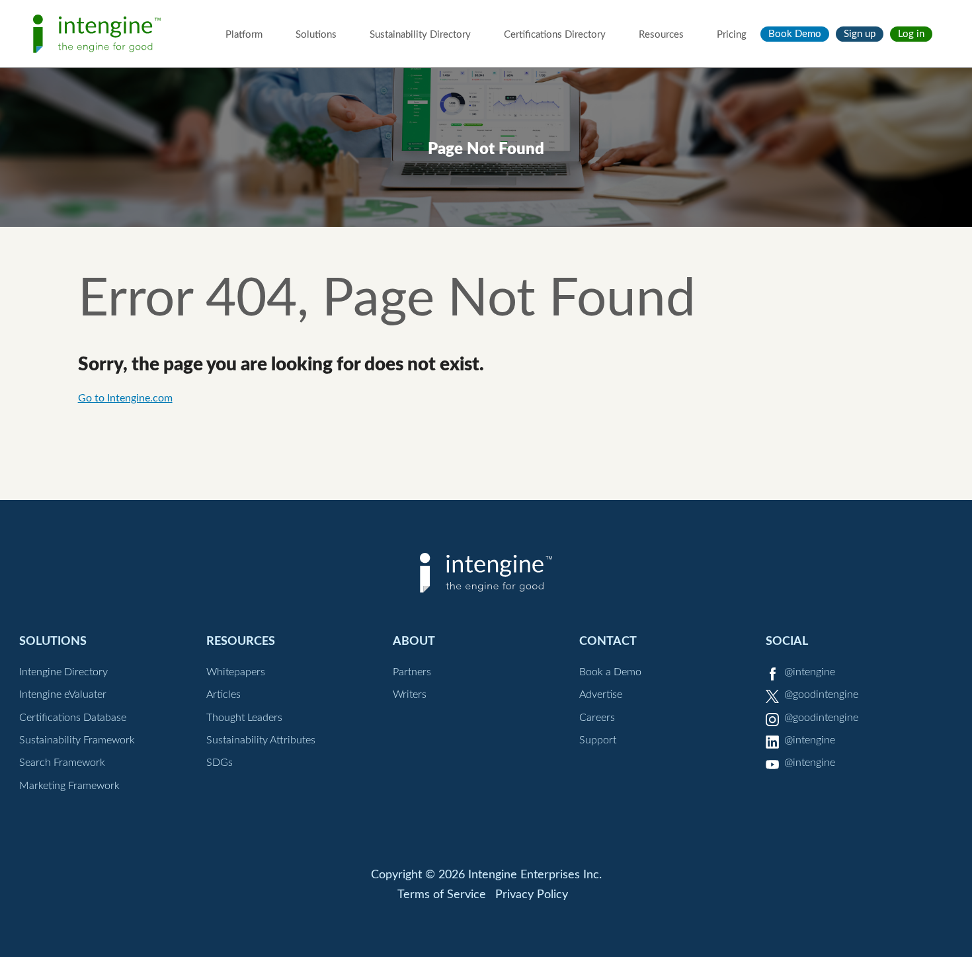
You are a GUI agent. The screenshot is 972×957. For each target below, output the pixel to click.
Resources (661, 35)
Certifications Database (72, 717)
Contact (608, 641)
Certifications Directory (555, 35)
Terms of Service (441, 895)
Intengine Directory (63, 672)
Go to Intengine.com (125, 398)
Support (597, 740)
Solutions (316, 35)
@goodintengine (821, 694)
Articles (223, 694)
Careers (597, 717)
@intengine (809, 672)
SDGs (219, 762)
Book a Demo (610, 672)
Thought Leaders (244, 717)
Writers (409, 694)
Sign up (859, 34)
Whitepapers (235, 672)
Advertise (600, 694)
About (414, 641)
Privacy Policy (531, 895)
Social (787, 641)
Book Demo (794, 34)
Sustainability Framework (77, 740)
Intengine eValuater (62, 694)
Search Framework (62, 762)
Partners (412, 672)
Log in (911, 34)
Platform (244, 35)
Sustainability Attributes (260, 740)
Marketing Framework (69, 785)
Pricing (732, 35)
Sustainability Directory (420, 35)
